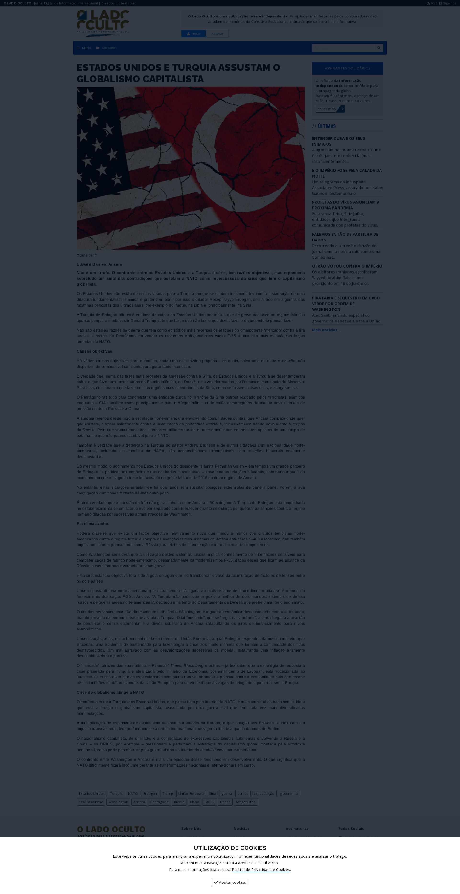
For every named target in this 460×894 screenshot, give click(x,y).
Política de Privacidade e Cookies (261, 869)
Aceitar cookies (232, 882)
